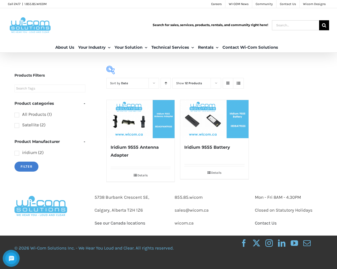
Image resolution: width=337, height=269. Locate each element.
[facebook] (243, 243)
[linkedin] (281, 243)
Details (142, 175)
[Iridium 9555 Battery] (214, 119)
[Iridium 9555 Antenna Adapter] (141, 119)
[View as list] (238, 83)
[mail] (307, 243)
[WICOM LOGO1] (40, 190)
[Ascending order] (166, 83)
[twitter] (256, 243)
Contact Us (266, 223)
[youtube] (294, 243)
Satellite (34, 124)
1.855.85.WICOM (35, 4)
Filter (26, 166)
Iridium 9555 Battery (207, 147)
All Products (37, 114)
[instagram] (269, 243)
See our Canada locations (120, 223)
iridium (33, 152)
